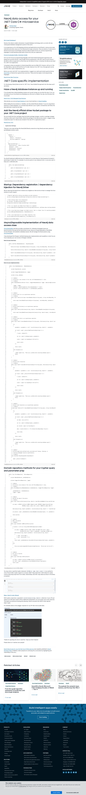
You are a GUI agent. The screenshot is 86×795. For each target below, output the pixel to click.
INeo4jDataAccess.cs (9, 259)
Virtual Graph (7, 755)
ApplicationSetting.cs (9, 180)
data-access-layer (17, 656)
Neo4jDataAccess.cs (9, 464)
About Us (65, 729)
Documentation (27, 740)
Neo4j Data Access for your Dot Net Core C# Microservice (19, 649)
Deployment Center (28, 742)
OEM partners (47, 759)
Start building (43, 717)
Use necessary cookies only (72, 792)
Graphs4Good (66, 738)
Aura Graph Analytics (9, 731)
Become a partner (47, 755)
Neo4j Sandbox (43, 101)
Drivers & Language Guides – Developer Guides (15, 55)
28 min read (61, 693)
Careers (65, 733)
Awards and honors (67, 731)
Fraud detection (77, 87)
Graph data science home (29, 761)
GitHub (27, 155)
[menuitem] (15, 6)
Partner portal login (48, 761)
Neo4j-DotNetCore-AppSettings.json (12, 155)
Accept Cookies (56, 792)
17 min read (8, 697)
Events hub (46, 731)
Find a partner (47, 757)
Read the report (62, 1)
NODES (45, 738)
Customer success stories (29, 770)
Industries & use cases (9, 770)
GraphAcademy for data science (31, 764)
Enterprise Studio (8, 736)
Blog (45, 729)
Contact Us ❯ (66, 750)
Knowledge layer (8, 751)
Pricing (6, 753)
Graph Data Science (8, 746)
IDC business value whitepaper (30, 774)
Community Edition (8, 738)
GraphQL (6, 749)
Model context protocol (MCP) (11, 774)
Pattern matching (8, 777)
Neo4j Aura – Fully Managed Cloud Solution (15, 98)
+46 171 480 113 (70, 755)
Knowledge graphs (8, 772)
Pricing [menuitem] (48, 6)
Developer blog (27, 744)
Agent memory (27, 731)
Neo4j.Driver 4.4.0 (8, 122)
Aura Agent (7, 733)
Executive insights (28, 772)
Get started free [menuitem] (77, 6)
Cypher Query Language (9, 740)
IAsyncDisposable (8, 228)
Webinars (46, 749)
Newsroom (65, 742)
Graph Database (8, 744)
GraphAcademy (27, 746)
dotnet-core (33, 656)
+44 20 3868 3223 (69, 757)
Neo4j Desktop (21, 101)
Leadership (65, 740)
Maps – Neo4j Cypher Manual (11, 595)
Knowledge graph (63, 85)
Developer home (27, 738)
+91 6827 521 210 (69, 766)
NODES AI (46, 740)
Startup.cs (7, 218)
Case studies (7, 764)
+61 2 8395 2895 (71, 764)
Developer (6, 15)
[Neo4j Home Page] (7, 6)
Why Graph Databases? (10, 40)
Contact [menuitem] (62, 6)
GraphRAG (6, 768)
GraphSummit (46, 736)
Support (65, 744)
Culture (64, 736)
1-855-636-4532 (69, 753)
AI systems (6, 761)
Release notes (27, 749)
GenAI (5, 766)
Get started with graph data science (32, 759)
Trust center (66, 746)
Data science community (29, 755)
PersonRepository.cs (9, 568)
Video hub (46, 746)
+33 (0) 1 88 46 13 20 (71, 759)
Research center (47, 744)
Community (26, 736)
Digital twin (62, 93)
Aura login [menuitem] (68, 6)
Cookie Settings (22, 786)
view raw (53, 155)
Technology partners (48, 766)
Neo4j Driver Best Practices (11, 77)
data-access (7, 656)
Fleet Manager (7, 742)
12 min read (34, 694)
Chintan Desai (12, 25)
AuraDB (73, 90)
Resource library (47, 742)
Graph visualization (64, 90)
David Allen (7, 73)
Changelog (26, 733)
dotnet (25, 656)
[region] (30, 143)
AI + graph (26, 729)
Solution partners (47, 764)
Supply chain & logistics (65, 87)
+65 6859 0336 (71, 761)
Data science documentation (30, 757)
